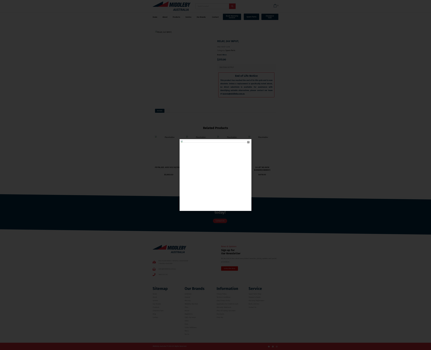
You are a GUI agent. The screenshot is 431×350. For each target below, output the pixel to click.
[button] (248, 142)
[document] (215, 175)
